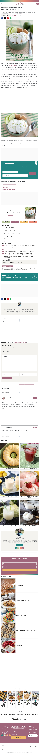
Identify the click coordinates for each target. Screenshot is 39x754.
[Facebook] (16, 548)
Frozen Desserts (11, 7)
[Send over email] (10, 18)
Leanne (8, 427)
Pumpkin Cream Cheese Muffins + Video (3, 704)
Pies (28, 730)
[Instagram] (18, 548)
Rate (24, 221)
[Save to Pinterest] (8, 18)
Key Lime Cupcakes (7, 185)
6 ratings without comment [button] (20, 342)
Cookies (29, 727)
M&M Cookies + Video (21, 615)
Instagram (10, 278)
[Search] (36, 554)
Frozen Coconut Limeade (9, 189)
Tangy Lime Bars (7, 187)
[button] (10, 15)
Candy (29, 732)
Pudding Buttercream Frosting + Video (35, 704)
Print (6, 221)
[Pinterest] (21, 548)
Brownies (35, 729)
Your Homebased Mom (14, 283)
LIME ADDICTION (12, 65)
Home (2, 7)
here (21, 13)
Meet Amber (19, 544)
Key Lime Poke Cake (33, 319)
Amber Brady (10, 215)
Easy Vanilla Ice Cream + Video (29, 525)
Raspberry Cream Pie (21, 645)
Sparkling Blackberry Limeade (29, 468)
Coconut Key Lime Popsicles (9, 184)
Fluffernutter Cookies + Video (27, 703)
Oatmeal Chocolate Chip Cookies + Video (26, 630)
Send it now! (32, 173)
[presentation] (8, 585)
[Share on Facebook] (2, 18)
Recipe (4, 15)
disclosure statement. (8, 349)
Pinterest (4, 278)
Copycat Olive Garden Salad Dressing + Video (9, 320)
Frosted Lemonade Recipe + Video (9, 496)
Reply (35, 427)
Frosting (34, 730)
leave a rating (11, 277)
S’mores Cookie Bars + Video (23, 600)
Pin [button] (15, 221)
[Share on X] (5, 18)
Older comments (5, 392)
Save (33, 221)
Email (22, 374)
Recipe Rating (5, 351)
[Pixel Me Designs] (35, 746)
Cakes (34, 727)
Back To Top (25, 745)
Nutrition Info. (7, 266)
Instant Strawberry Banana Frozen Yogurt (29, 497)
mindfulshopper (10, 397)
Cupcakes (30, 729)
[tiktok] (23, 548)
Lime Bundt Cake (9, 468)
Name (4, 374)
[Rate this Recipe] (8, 15)
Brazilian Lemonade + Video (9, 525)
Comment (5, 356)
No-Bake (34, 732)
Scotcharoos (19, 585)
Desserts (5, 7)
